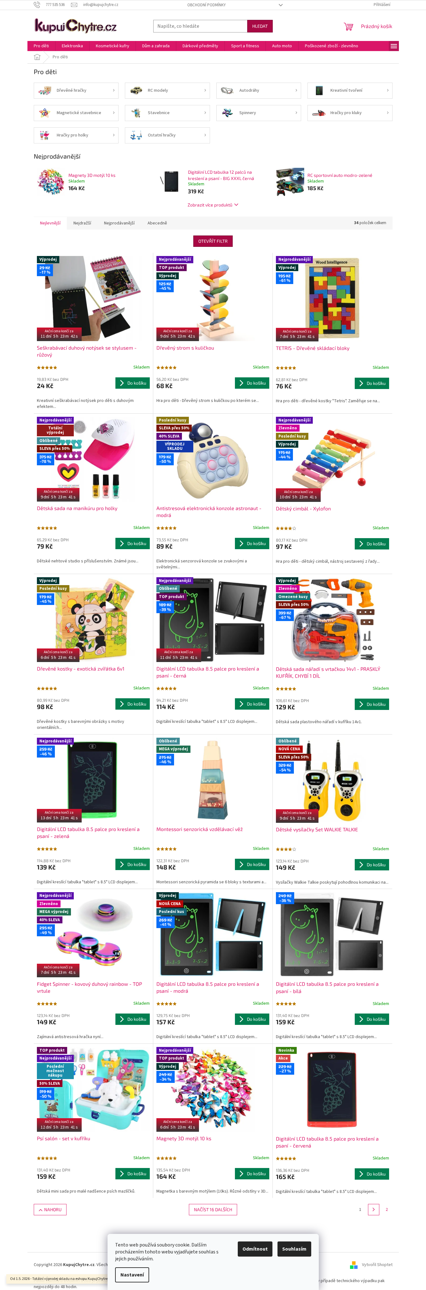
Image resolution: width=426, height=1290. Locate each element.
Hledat (260, 26)
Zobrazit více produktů (210, 204)
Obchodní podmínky (206, 5)
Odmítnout (255, 1249)
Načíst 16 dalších (213, 1209)
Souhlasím (294, 1249)
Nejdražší (82, 223)
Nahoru (52, 1209)
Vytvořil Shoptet (377, 1265)
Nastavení (132, 1274)
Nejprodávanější (119, 223)
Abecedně (157, 223)
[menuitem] (41, 46)
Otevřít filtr (213, 241)
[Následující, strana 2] (373, 1209)
